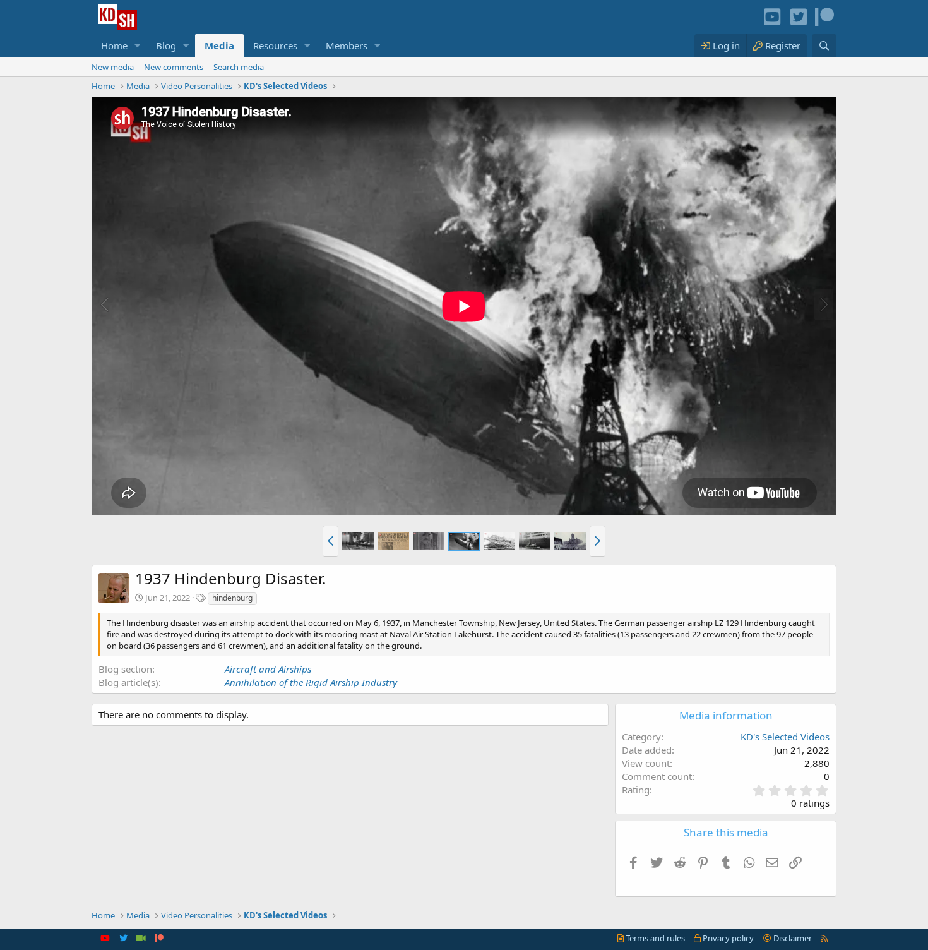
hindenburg (232, 597)
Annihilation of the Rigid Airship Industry (311, 682)
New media (113, 67)
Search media (238, 67)
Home (114, 45)
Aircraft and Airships (268, 669)
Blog (166, 45)
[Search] (824, 45)
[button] (137, 45)
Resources (275, 45)
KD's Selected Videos (785, 736)
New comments (173, 67)
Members (346, 45)
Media (219, 45)
